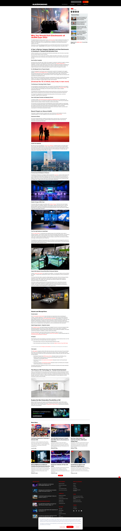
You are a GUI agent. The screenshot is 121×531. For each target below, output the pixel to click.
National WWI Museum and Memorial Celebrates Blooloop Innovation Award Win (40, 465)
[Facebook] (76, 510)
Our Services (65, 4)
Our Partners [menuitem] (75, 488)
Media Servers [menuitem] (61, 516)
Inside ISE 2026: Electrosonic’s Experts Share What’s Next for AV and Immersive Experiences (60, 440)
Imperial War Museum (38, 273)
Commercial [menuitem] (61, 493)
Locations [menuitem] (74, 486)
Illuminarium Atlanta (35, 333)
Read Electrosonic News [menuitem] (77, 500)
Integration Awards (36, 327)
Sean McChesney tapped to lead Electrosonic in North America (78, 465)
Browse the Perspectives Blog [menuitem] (78, 496)
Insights (79, 4)
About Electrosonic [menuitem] (77, 481)
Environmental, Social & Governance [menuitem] (76, 490)
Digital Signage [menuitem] (61, 510)
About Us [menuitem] (74, 483)
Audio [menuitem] (60, 515)
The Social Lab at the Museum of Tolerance (39, 334)
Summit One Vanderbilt (49, 145)
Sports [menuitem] (60, 486)
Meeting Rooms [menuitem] (61, 501)
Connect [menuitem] (75, 505)
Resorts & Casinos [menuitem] (61, 483)
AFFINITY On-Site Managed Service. (41, 72)
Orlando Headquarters (60, 63)
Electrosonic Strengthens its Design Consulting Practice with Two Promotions (82, 18)
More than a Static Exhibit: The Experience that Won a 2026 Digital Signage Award (79, 440)
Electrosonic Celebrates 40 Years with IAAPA (59, 465)
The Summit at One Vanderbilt (47, 360)
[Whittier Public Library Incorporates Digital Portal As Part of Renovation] (73, 38)
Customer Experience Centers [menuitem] (63, 498)
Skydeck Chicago (53, 204)
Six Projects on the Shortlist (46, 346)
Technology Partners (63, 87)
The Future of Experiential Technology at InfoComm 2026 (40, 439)
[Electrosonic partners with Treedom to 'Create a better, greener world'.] (73, 28)
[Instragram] (78, 510)
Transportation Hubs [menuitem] (62, 503)
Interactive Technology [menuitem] (62, 513)
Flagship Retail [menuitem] (61, 500)
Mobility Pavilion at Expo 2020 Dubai (61, 343)
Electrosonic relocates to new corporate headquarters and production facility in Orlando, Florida (82, 33)
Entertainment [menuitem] (62, 481)
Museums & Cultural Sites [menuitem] (62, 485)
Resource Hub (59, 114)
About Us (86, 4)
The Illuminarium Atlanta (46, 362)
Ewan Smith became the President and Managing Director (49, 99)
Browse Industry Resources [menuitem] (77, 501)
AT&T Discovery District (47, 356)
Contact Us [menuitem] (75, 507)
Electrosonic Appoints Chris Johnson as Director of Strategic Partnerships (81, 23)
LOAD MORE (60, 475)
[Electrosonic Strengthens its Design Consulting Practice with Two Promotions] (73, 18)
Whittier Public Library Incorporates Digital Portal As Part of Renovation (81, 38)
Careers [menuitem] (74, 485)
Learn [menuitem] (74, 494)
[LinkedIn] (73, 510)
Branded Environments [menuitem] (62, 495)
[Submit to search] (80, 1)
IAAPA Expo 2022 (51, 40)
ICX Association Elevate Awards (38, 316)
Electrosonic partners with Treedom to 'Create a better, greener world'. (82, 27)
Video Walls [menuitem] (60, 508)
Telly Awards (35, 351)
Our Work (72, 4)
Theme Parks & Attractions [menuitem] (63, 490)
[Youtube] (81, 510)
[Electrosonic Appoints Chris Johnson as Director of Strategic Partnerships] (73, 23)
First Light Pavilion (36, 233)
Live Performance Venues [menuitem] (63, 488)
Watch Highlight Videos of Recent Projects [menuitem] (78, 498)
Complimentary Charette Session (52, 404)
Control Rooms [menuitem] (61, 497)
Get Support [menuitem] (75, 508)
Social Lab (56, 175)
